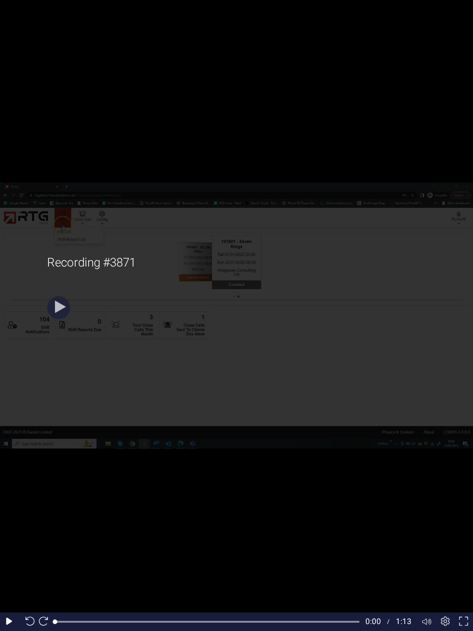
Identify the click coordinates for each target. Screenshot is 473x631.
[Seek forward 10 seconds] (45, 622)
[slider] (207, 622)
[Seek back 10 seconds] (27, 622)
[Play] (58, 307)
